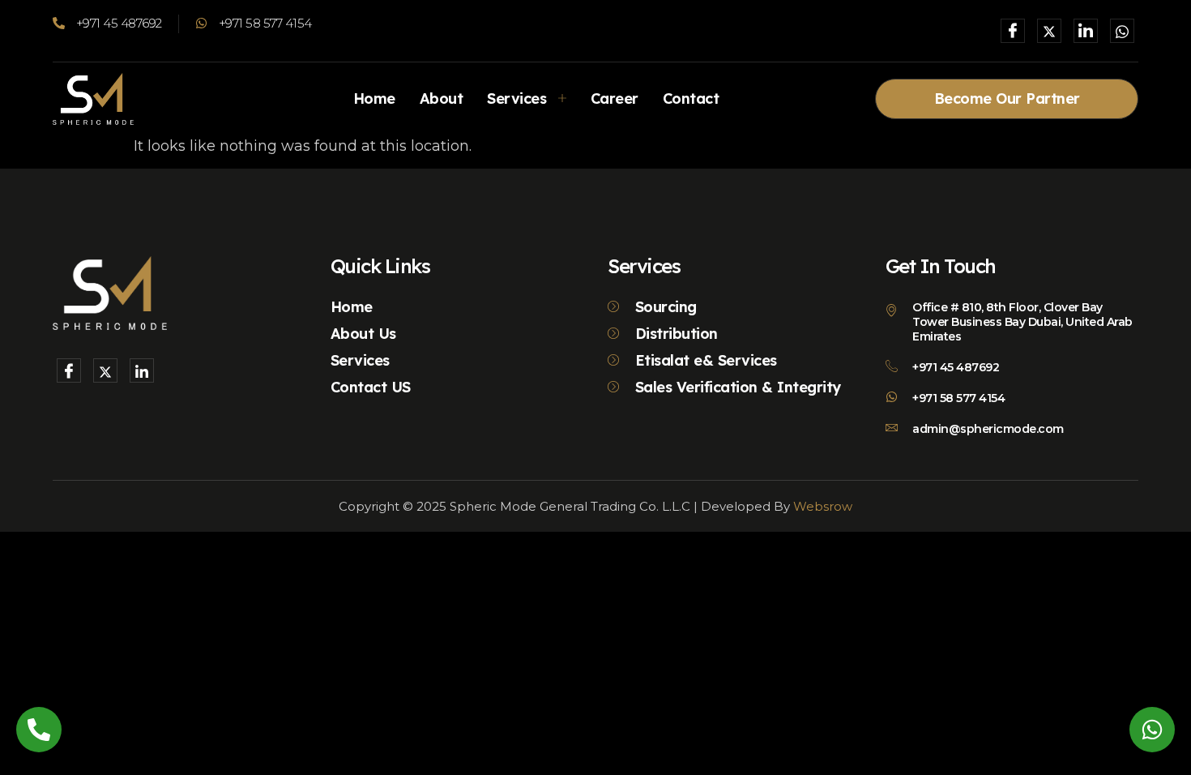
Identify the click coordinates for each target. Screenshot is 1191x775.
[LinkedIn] (1086, 31)
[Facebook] (1013, 31)
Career (614, 98)
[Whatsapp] (1122, 31)
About (441, 98)
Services (516, 98)
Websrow (822, 506)
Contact (691, 98)
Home (374, 98)
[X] (1049, 31)
